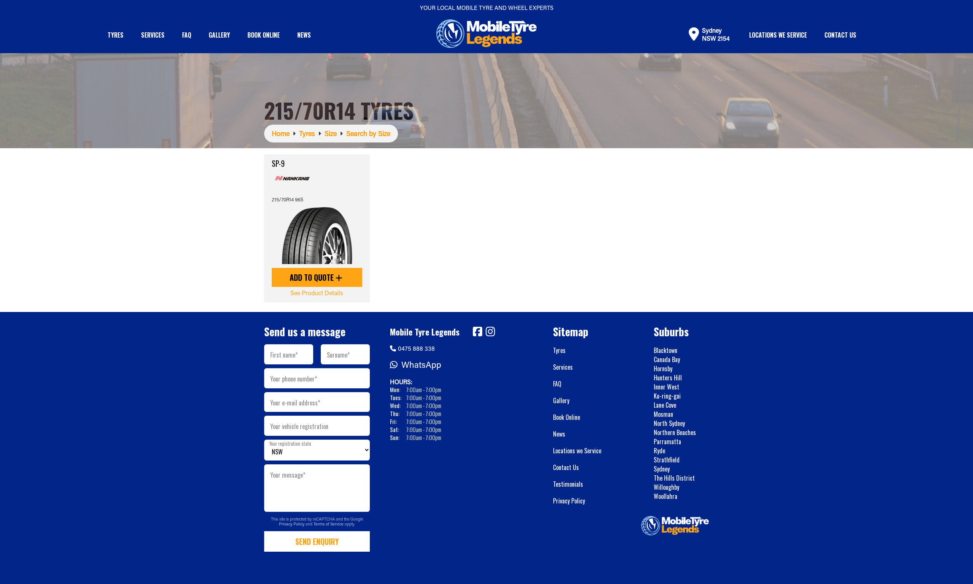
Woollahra (665, 496)
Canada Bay (667, 359)
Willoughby (666, 487)
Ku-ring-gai (667, 395)
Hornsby (663, 368)
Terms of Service (329, 524)
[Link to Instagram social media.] (490, 331)
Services (153, 35)
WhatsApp (421, 364)
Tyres (116, 35)
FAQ (186, 35)
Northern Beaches (675, 432)
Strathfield (667, 459)
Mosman (663, 414)
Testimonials (568, 484)
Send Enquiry (317, 541)
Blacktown (665, 350)
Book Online (263, 35)
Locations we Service (778, 35)
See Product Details (316, 293)
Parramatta (667, 441)
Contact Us (840, 35)
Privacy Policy (292, 524)
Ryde (659, 450)
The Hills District (674, 478)
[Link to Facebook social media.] (477, 331)
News (304, 35)
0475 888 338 (416, 348)
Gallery (219, 35)
